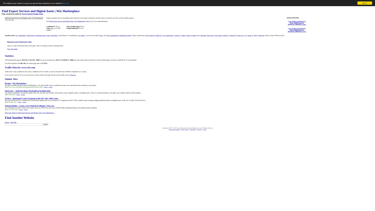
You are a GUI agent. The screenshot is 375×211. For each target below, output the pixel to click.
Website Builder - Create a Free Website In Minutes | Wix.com (29, 106)
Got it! (364, 3)
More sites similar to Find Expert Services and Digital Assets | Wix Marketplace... (30, 113)
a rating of (177, 35)
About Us (199, 129)
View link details (12, 49)
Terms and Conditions (174, 129)
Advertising (193, 129)
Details (46, 87)
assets (48, 35)
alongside (203, 35)
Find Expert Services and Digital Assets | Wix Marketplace (67, 21)
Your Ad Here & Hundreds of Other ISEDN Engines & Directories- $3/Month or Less (297, 23)
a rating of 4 (232, 35)
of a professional (168, 35)
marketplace (22, 35)
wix (17, 35)
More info (65, 3)
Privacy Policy (185, 129)
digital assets (31, 35)
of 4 (245, 35)
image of (250, 35)
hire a (101, 35)
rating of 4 (240, 35)
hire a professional (112, 35)
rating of (188, 35)
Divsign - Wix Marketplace (15, 83)
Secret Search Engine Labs (32, 14)
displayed (261, 35)
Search (7, 122)
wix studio (81, 35)
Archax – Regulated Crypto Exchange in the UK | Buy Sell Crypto (31, 98)
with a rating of (150, 35)
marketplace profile (125, 35)
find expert (210, 35)
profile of (225, 35)
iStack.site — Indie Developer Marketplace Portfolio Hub (27, 91)
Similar (50, 87)
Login (204, 129)
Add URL (13, 122)
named (194, 35)
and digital (54, 35)
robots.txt (73, 75)
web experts (218, 35)
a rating (183, 35)
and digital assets (40, 35)
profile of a (158, 35)
